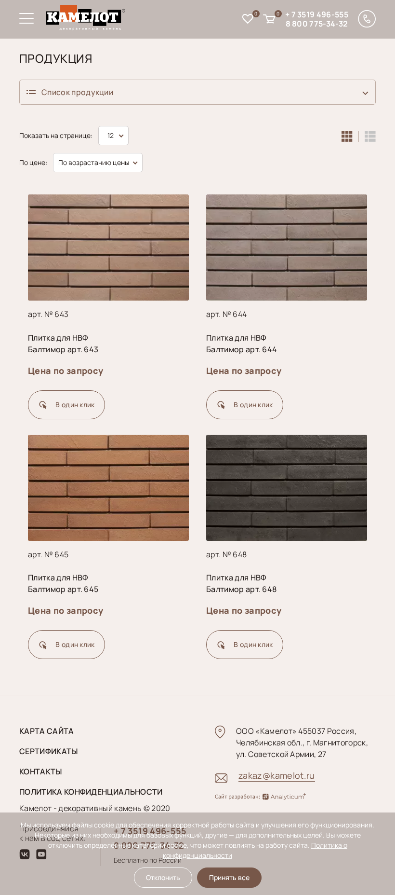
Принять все (229, 877)
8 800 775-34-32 (317, 24)
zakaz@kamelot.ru (276, 775)
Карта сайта (46, 731)
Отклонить (163, 877)
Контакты (40, 771)
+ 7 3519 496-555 (316, 14)
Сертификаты (48, 751)
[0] (247, 20)
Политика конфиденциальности (91, 791)
